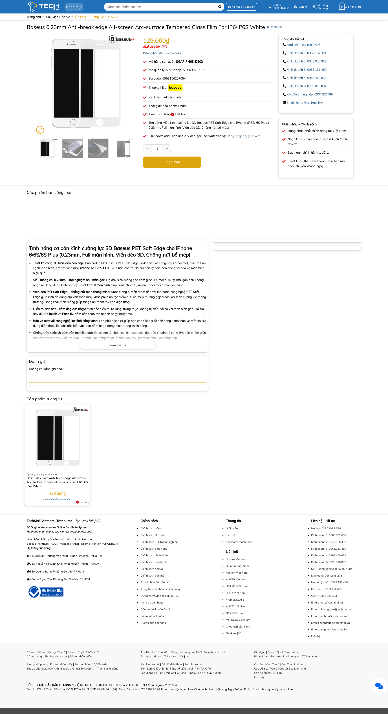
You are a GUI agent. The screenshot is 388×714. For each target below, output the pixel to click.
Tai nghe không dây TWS (186, 652)
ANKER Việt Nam (236, 579)
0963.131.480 (339, 582)
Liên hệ (230, 535)
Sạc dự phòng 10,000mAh (91, 664)
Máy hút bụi (214, 672)
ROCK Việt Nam (236, 593)
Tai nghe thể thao (151, 656)
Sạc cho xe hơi (59, 656)
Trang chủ (34, 17)
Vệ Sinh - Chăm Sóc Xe (190, 672)
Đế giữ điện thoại (172, 664)
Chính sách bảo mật (153, 575)
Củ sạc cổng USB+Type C (83, 652)
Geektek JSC (233, 633)
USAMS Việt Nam (237, 586)
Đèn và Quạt (275, 652)
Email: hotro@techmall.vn (305, 103)
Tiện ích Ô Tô (203, 668)
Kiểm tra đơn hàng (152, 602)
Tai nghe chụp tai (214, 652)
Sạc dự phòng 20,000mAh (43, 668)
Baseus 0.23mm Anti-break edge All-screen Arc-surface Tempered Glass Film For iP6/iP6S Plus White (57, 482)
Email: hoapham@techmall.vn (329, 629)
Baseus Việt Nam (236, 559)
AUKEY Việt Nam (236, 606)
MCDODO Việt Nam (238, 619)
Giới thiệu (232, 528)
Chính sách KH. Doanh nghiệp (159, 542)
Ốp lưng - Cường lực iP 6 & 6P (96, 17)
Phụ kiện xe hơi (150, 664)
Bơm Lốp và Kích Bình (154, 668)
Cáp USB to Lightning (292, 668)
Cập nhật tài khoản (152, 616)
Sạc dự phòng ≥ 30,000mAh (78, 668)
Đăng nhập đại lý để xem (243, 136)
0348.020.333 (328, 595)
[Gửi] (220, 7)
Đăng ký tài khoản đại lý (155, 609)
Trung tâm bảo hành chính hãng (160, 589)
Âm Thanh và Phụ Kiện (155, 652)
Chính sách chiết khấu (154, 555)
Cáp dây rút (261, 677)
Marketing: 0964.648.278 (326, 575)
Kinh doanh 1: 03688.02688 (306, 53)
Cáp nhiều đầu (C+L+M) (268, 672)
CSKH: (315, 595)
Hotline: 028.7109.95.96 (303, 45)
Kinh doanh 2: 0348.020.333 (306, 61)
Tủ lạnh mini (309, 656)
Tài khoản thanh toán (239, 542)
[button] (241, 7)
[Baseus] (175, 88)
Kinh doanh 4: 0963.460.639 (306, 78)
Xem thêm (116, 345)
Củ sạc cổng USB (37, 656)
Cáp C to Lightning (292, 664)
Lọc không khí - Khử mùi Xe (157, 672)
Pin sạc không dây (61, 664)
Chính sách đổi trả (152, 568)
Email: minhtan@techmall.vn (329, 616)
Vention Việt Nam (237, 572)
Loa (187, 656)
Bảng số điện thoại (181, 668)
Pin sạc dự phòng (37, 664)
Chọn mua (172, 162)
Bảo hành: (317, 589)
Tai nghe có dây (173, 656)
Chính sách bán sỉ (151, 528)
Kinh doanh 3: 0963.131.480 (306, 70)
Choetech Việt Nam (238, 626)
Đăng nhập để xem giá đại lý (162, 53)
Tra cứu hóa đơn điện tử (155, 582)
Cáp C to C (272, 664)
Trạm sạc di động (107, 668)
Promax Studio (235, 599)
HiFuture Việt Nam (237, 566)
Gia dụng (259, 652)
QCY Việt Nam (235, 613)
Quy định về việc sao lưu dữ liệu (160, 595)
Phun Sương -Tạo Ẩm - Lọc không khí (277, 656)
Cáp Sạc (259, 664)
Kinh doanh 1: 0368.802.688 (328, 535)
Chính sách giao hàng (154, 548)
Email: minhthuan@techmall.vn (330, 622)
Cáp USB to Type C (265, 668)
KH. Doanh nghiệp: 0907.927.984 (310, 94)
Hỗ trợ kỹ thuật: (320, 582)
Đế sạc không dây (81, 656)
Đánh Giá (274, 27)
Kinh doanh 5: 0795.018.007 (306, 86)
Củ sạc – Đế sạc (36, 652)
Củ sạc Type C (57, 652)
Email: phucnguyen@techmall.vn (331, 609)
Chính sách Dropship (153, 535)
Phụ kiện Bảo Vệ (58, 17)
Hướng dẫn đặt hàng (153, 622)
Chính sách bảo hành (154, 562)
